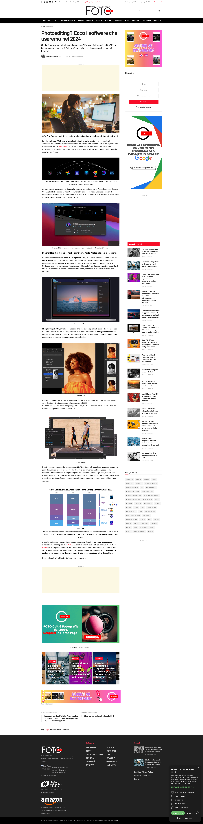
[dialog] (185, 794)
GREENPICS (147, 20)
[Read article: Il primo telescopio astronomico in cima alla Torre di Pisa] (134, 384)
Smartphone (144, 527)
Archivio (146, 479)
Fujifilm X (129, 503)
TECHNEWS (46, 20)
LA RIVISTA (111, 765)
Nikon (149, 519)
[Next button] (117, 668)
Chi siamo (62, 2)
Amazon (138, 479)
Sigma (135, 527)
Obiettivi (128, 523)
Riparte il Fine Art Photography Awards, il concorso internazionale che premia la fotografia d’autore (150, 297)
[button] (185, 787)
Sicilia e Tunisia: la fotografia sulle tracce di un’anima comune (150, 411)
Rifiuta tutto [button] (192, 813)
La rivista (157, 20)
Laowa (136, 507)
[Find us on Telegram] (50, 2)
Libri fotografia (151, 507)
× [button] (198, 768)
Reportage (154, 523)
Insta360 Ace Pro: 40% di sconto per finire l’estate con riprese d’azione (150, 397)
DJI (142, 487)
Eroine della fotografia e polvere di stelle (150, 370)
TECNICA (80, 20)
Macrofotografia (150, 511)
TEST (55, 20)
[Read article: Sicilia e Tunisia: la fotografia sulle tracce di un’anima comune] (134, 412)
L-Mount (128, 507)
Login (141, 2)
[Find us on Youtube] (55, 2)
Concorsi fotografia (151, 483)
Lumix (140, 511)
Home (43, 26)
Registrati (148, 2)
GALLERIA (135, 20)
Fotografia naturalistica (133, 499)
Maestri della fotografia (133, 515)
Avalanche (63, 146)
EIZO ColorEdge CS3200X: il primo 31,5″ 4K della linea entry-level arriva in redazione (150, 328)
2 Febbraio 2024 (69, 56)
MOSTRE (108, 20)
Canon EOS (129, 483)
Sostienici (62, 758)
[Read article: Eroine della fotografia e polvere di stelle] (134, 373)
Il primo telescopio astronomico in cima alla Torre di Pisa (149, 383)
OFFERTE (75, 658)
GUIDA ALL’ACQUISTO (68, 20)
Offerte (136, 523)
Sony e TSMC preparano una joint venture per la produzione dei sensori (150, 441)
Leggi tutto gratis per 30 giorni (91, 2)
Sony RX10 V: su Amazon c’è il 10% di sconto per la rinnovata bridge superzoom (150, 343)
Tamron (150, 531)
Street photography (139, 531)
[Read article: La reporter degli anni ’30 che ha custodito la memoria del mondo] (134, 252)
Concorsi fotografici (132, 487)
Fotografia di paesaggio (133, 495)
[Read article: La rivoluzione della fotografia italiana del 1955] (134, 456)
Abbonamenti (158, 2)
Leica (142, 507)
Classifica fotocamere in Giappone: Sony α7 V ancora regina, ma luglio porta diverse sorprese (104, 670)
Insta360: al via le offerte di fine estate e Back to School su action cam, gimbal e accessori (150, 425)
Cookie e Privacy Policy (143, 772)
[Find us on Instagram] (44, 2)
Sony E (128, 531)
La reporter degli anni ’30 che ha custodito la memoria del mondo (150, 251)
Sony (152, 527)
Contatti (68, 2)
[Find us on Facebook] (41, 2)
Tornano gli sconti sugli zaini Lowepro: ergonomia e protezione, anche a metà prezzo (81, 670)
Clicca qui (61, 770)
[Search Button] (159, 11)
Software (49, 704)
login (48, 730)
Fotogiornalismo (151, 487)
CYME (70, 545)
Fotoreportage (147, 499)
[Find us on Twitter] (47, 2)
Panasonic (144, 523)
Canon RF (139, 483)
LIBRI (127, 20)
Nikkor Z (142, 519)
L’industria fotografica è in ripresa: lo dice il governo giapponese (56, 671)
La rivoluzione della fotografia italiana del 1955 (149, 455)
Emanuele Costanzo (53, 56)
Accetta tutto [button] (178, 813)
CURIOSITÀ (89, 20)
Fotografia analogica (132, 491)
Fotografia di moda (147, 491)
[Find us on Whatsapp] (52, 2)
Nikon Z (156, 519)
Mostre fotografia (131, 519)
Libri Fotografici (131, 511)
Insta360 (157, 503)
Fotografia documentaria (151, 495)
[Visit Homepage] (89, 11)
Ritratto (128, 527)
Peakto (45, 547)
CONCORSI (118, 20)
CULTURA (99, 20)
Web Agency (114, 820)
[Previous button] (43, 668)
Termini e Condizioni (142, 775)
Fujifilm (157, 499)
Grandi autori (148, 503)
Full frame (138, 503)
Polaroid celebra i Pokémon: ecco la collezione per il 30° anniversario (149, 358)
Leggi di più (186, 784)
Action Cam (129, 479)
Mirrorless (146, 515)
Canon (154, 479)
